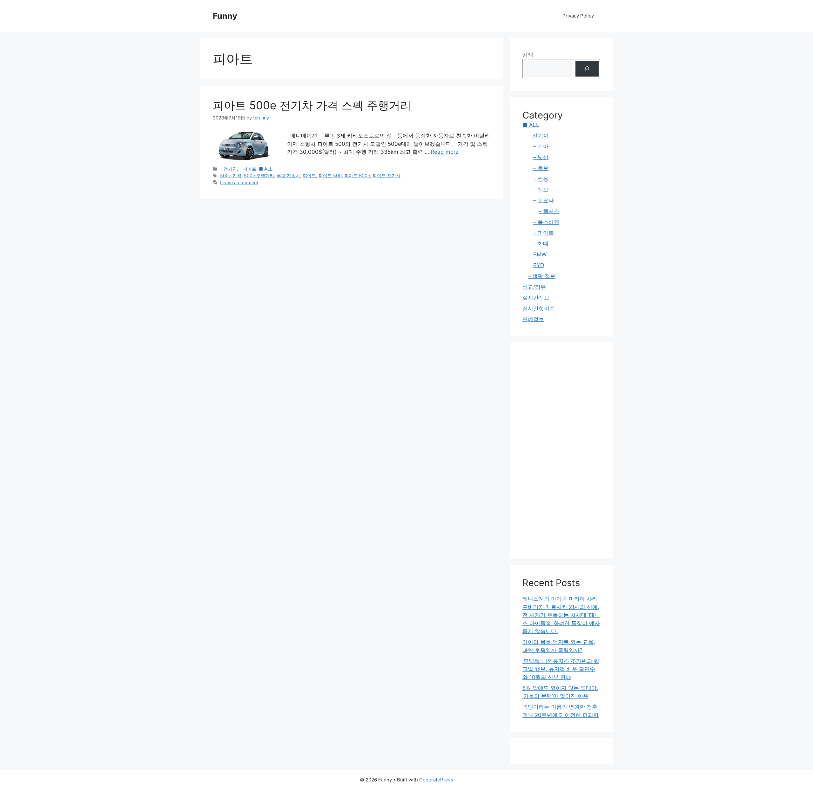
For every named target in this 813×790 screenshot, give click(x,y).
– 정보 (540, 189)
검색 (527, 54)
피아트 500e (357, 175)
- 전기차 (228, 169)
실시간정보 (535, 297)
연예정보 (533, 319)
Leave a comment (239, 182)
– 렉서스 (549, 211)
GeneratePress (436, 780)
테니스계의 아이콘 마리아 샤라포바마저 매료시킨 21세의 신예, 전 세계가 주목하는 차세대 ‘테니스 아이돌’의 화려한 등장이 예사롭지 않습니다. (561, 615)
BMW (540, 254)
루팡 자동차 (288, 175)
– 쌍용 (540, 179)
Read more (445, 152)
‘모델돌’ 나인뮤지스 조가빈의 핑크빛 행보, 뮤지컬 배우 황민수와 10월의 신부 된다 (560, 669)
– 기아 (540, 146)
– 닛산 (540, 157)
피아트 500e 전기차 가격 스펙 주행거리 (312, 105)
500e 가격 (230, 175)
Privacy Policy (578, 16)
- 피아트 (247, 169)
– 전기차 (538, 135)
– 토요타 (543, 200)
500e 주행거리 (259, 175)
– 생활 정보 (541, 276)
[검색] (587, 69)
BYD (538, 265)
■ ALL (265, 169)
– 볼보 (540, 168)
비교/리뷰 (534, 287)
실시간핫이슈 (538, 308)
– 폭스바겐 (546, 222)
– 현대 (540, 243)
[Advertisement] (561, 450)
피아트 (309, 175)
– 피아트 (543, 233)
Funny (225, 16)
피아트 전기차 (386, 175)
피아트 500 (330, 175)
